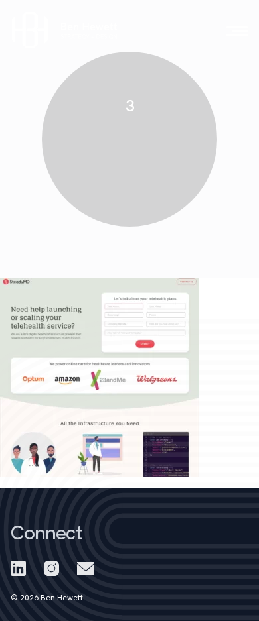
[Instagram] (51, 568)
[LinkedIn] (18, 568)
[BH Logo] (65, 30)
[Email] (85, 568)
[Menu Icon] (237, 31)
